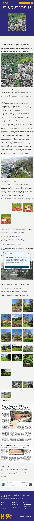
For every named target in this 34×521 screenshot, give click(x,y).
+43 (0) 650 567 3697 (27, 504)
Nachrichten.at (30, 143)
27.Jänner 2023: (4, 232)
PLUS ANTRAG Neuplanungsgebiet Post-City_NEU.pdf (11, 244)
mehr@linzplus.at (26, 506)
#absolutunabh (21, 472)
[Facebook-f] (23, 508)
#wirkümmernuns (4, 473)
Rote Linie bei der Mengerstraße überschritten (15, 232)
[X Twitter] (4, 40)
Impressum (3, 510)
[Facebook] (2, 40)
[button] (24, 3)
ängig (25, 472)
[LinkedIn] (6, 40)
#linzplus (16, 472)
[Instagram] (25, 508)
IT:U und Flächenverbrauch (10, 235)
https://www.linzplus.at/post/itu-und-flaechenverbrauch (18, 292)
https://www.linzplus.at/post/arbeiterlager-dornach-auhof (11, 285)
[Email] (8, 40)
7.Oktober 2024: (4, 236)
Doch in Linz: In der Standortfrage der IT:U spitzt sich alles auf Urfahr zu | (14, 143)
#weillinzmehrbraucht (10, 472)
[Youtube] (27, 508)
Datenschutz (3, 508)
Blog (2, 504)
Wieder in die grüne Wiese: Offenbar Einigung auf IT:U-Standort (16, 153)
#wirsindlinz (3, 472)
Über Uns (3, 506)
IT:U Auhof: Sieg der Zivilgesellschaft (13, 236)
